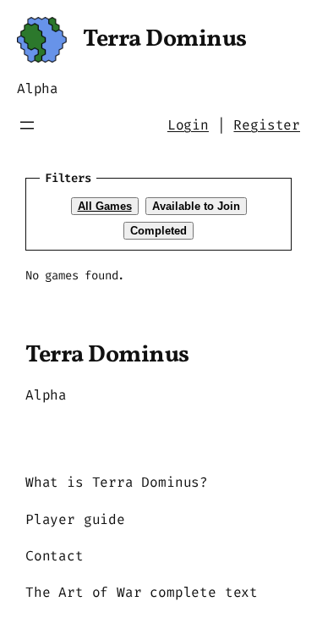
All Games (105, 206)
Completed (158, 230)
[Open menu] (27, 125)
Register (266, 125)
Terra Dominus (165, 39)
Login (188, 125)
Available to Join (196, 206)
